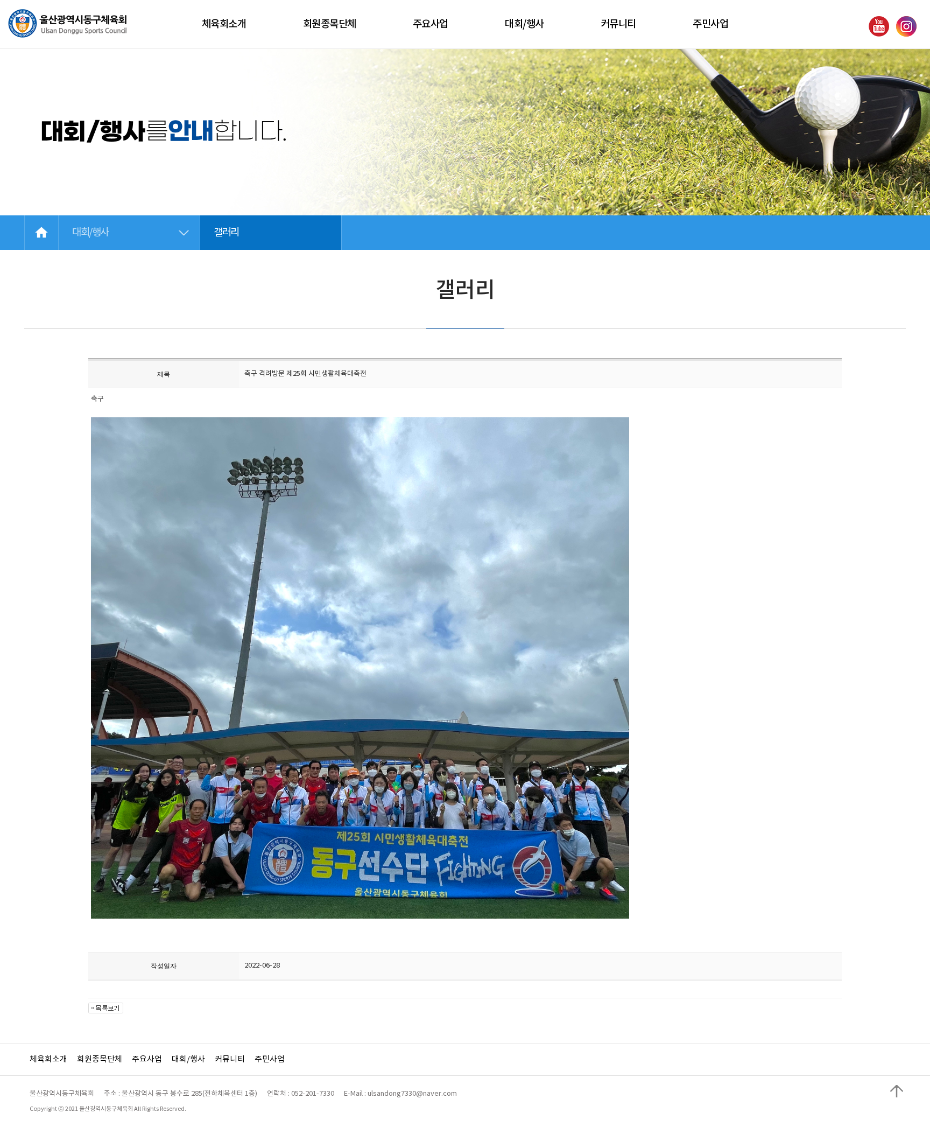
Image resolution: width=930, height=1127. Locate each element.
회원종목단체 (99, 1059)
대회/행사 (188, 1059)
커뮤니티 (230, 1059)
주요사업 (147, 1059)
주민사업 (270, 1059)
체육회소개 (48, 1059)
